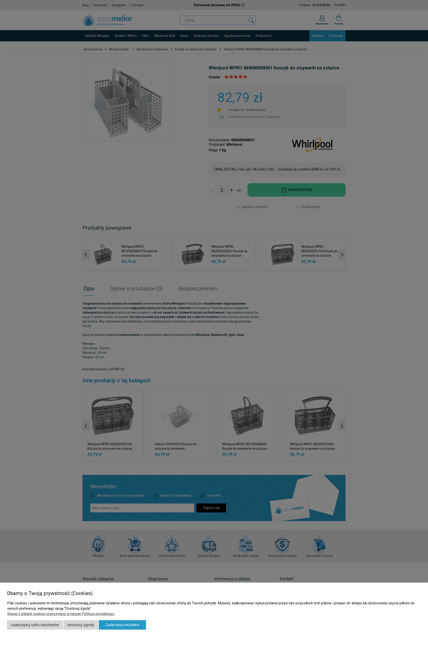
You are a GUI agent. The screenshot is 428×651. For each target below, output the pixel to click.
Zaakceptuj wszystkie (122, 625)
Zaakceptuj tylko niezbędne (35, 624)
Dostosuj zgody (80, 624)
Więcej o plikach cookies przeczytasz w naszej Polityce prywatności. (61, 614)
